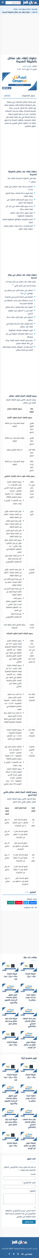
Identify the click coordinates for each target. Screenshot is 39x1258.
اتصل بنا (29, 1248)
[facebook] (9, 1254)
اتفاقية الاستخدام (7, 1248)
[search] (18, 3)
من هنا (23, 293)
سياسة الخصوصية (20, 1248)
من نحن (34, 1248)
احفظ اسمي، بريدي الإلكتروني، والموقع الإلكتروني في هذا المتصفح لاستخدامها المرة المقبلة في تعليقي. (20, 1213)
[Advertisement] (19, 35)
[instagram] (18, 1254)
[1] (29, 181)
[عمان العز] (30, 3)
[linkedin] (22, 1254)
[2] (13, 285)
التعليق (32, 1190)
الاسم (33, 1174)
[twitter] (13, 1254)
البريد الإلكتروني (29, 1182)
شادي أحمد (27, 66)
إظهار (7, 95)
